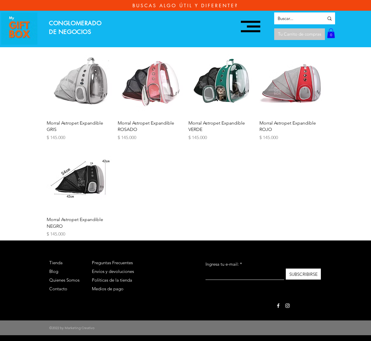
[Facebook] (278, 306)
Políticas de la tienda (112, 280)
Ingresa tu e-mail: (222, 264)
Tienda (56, 262)
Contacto (58, 288)
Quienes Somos (64, 280)
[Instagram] (287, 306)
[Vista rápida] (79, 82)
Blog (53, 271)
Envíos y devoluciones (113, 271)
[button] (250, 26)
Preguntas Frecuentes (112, 262)
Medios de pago (107, 288)
